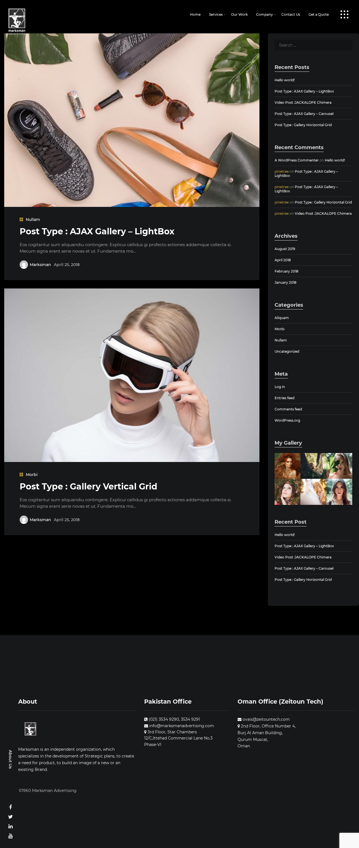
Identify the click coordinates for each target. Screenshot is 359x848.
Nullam (33, 219)
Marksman (40, 264)
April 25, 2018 (67, 264)
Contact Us (290, 14)
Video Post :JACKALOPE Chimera (303, 102)
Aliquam (282, 318)
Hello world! (285, 80)
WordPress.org (287, 420)
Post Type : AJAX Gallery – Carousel (304, 114)
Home (195, 14)
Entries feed (284, 398)
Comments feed (288, 409)
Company (264, 14)
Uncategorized (287, 351)
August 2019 (285, 249)
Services (216, 14)
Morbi (32, 474)
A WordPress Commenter (297, 160)
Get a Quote (319, 14)
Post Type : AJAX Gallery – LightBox (97, 231)
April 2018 (283, 260)
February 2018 (286, 271)
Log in (280, 387)
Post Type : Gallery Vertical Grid (88, 486)
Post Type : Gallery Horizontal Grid (303, 125)
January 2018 (285, 282)
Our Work (239, 14)
